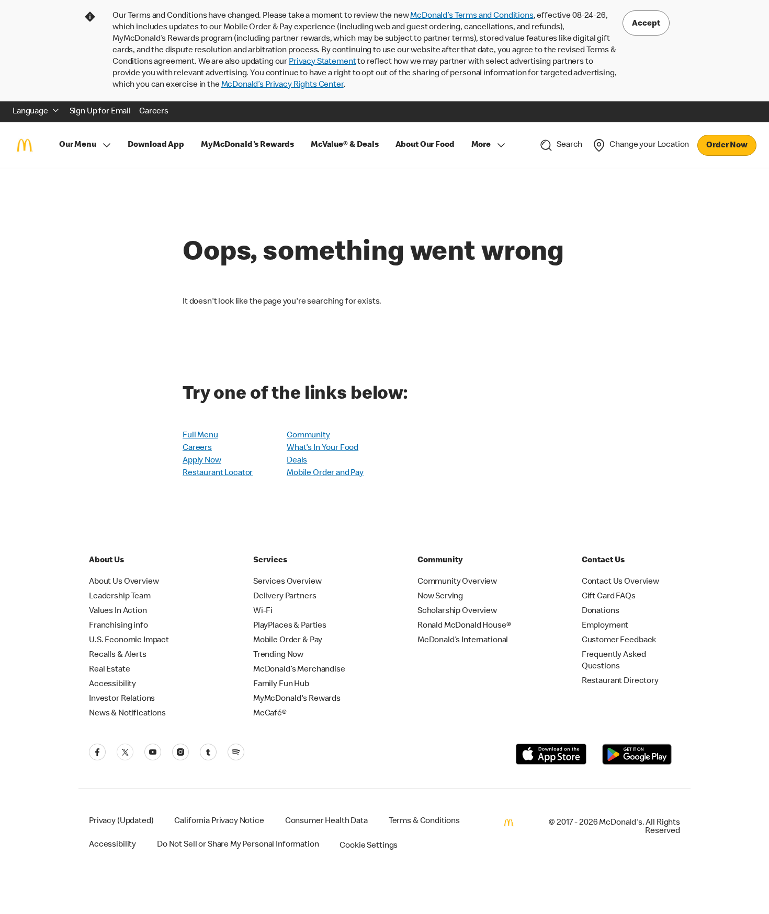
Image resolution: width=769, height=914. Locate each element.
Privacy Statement (322, 62)
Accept (646, 24)
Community (308, 436)
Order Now (727, 146)
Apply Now (202, 461)
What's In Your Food (322, 448)
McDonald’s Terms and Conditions (471, 16)
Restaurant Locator (218, 473)
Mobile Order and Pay (325, 473)
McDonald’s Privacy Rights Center (282, 85)
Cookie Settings (369, 846)
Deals (297, 461)
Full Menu (200, 436)
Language (30, 112)
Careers (197, 448)
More (481, 145)
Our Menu (77, 145)
